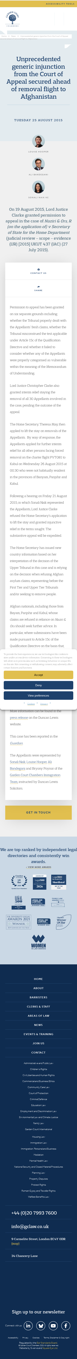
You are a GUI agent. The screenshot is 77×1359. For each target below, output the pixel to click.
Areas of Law (38, 1015)
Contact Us (38, 273)
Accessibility (13, 1337)
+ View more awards (38, 867)
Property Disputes (38, 1178)
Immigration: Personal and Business (38, 1148)
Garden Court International (38, 1129)
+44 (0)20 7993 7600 (59, 19)
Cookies (31, 703)
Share (38, 290)
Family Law (38, 1123)
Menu (68, 19)
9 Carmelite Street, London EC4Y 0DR (38, 1241)
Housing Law (38, 1136)
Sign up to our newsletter (38, 1312)
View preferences (38, 695)
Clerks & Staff (38, 1006)
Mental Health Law (38, 1160)
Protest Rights (38, 1184)
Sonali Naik (17, 762)
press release (19, 717)
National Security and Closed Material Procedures (38, 1166)
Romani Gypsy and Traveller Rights (38, 1190)
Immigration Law (38, 1142)
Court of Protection (38, 1093)
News (38, 1025)
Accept (38, 674)
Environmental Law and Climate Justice (38, 1117)
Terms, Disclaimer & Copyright (56, 1337)
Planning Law (38, 1172)
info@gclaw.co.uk (30, 1226)
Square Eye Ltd (49, 1348)
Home (38, 979)
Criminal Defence (38, 1099)
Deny (38, 685)
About (38, 988)
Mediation (39, 1154)
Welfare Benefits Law (38, 1196)
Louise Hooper (37, 762)
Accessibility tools (60, 4)
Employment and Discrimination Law (38, 1111)
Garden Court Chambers (12, 18)
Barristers (38, 997)
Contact (38, 1052)
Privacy (44, 703)
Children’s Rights (38, 1069)
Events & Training (38, 1034)
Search (50, 19)
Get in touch (38, 812)
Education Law (38, 1105)
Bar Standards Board (47, 1342)
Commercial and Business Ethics (38, 1081)
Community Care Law (39, 1087)
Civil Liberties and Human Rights (39, 1075)
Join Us (38, 1043)
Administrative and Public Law (38, 1063)
